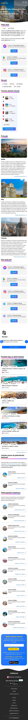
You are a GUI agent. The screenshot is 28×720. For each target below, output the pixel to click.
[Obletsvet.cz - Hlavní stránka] (4, 2)
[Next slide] (26, 341)
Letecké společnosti (14, 694)
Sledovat (14, 75)
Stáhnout (14, 63)
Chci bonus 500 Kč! (14, 347)
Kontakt (14, 700)
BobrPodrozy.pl (14, 708)
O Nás (14, 703)
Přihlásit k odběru (14, 649)
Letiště (14, 691)
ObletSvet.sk (14, 705)
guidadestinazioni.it (14, 713)
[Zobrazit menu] (26, 2)
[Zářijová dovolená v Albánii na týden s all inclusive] (14, 363)
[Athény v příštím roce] (14, 395)
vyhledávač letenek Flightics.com (13, 464)
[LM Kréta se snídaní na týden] (14, 440)
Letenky (22, 35)
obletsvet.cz (16, 718)
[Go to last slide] (1, 341)
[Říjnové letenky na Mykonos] (14, 380)
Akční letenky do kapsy (14, 681)
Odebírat (14, 51)
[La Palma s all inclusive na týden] (14, 410)
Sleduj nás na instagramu (15, 677)
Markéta (6, 16)
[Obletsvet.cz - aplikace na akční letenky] (14, 662)
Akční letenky (14, 688)
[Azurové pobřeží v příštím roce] (14, 425)
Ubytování (13, 40)
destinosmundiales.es (14, 710)
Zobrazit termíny (9, 129)
